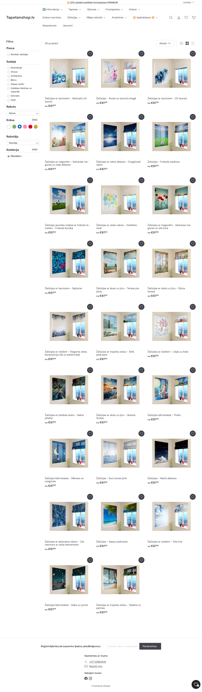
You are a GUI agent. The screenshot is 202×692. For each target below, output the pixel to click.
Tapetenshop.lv (20, 17)
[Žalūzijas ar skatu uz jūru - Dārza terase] (172, 270)
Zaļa (14, 127)
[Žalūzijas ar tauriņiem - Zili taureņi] (172, 78)
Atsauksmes (49, 25)
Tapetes (73, 9)
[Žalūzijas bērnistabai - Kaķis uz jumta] (69, 585)
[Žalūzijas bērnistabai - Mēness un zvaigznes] (69, 460)
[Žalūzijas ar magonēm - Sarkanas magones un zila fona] (172, 207)
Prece (10, 48)
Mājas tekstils (95, 17)
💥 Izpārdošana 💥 (144, 17)
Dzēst (34, 120)
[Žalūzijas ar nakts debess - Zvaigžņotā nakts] (120, 143)
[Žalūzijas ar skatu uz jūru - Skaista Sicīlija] (120, 396)
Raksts (11, 107)
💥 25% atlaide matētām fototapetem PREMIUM (92, 2)
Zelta (36, 127)
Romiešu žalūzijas (19, 54)
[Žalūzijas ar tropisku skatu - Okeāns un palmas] (120, 586)
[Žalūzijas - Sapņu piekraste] (120, 521)
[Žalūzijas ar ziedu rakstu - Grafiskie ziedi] (120, 207)
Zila (20, 127)
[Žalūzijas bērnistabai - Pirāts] (172, 395)
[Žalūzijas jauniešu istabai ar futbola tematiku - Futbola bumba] (69, 207)
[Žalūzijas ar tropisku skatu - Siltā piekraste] (120, 333)
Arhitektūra (16, 75)
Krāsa (10, 120)
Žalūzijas (72, 17)
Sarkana (30, 127)
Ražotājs (12, 136)
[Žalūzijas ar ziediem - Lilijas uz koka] (172, 331)
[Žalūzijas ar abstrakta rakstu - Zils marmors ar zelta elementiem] (69, 523)
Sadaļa (11, 62)
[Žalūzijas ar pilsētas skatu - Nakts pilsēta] (69, 396)
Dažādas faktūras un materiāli (21, 90)
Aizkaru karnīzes (51, 17)
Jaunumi (68, 25)
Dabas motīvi (17, 84)
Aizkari (133, 9)
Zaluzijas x (16, 156)
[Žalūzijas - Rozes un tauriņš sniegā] (120, 78)
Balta (9, 127)
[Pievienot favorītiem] (90, 54)
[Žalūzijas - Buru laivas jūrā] (120, 458)
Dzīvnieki (14, 95)
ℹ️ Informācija (51, 9)
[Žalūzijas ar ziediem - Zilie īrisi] (172, 521)
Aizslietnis (118, 17)
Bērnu (13, 80)
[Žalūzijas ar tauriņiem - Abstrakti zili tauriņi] (69, 80)
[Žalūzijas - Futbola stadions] (172, 141)
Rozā (25, 127)
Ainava (14, 71)
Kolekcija (12, 150)
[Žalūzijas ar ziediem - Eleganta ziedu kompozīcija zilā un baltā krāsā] (69, 333)
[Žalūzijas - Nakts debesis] (172, 458)
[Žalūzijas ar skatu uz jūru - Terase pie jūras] (120, 270)
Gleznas (92, 9)
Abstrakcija (16, 67)
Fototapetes (113, 9)
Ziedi (13, 99)
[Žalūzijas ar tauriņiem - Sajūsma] (69, 268)
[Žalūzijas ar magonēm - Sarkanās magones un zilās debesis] (69, 143)
